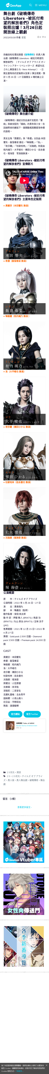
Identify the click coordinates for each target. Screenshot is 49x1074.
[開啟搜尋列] (30, 5)
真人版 (11, 780)
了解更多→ (20, 1071)
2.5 (8, 776)
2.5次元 (10, 772)
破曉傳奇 (34, 780)
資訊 (19, 772)
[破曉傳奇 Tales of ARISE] (24, 725)
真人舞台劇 (21, 780)
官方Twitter (32, 714)
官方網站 (15, 714)
